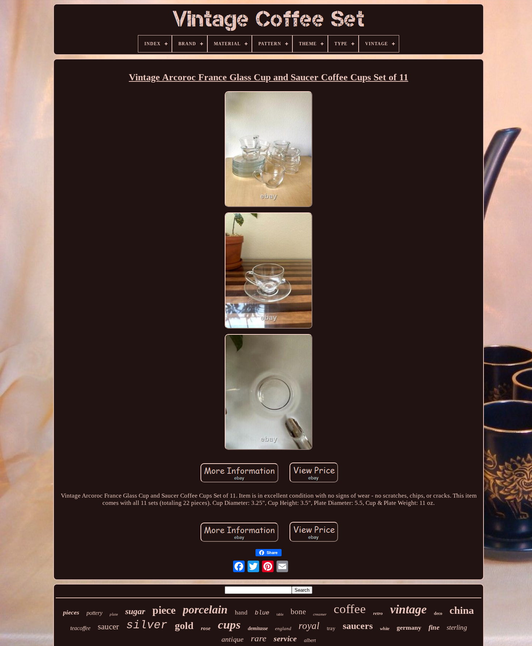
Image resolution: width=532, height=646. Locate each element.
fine (433, 627)
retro (378, 613)
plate (114, 614)
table (279, 614)
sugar (135, 611)
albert (310, 640)
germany (409, 627)
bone (298, 611)
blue (262, 612)
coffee (350, 609)
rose (206, 628)
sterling (457, 627)
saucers (358, 626)
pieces (71, 612)
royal (309, 625)
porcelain (205, 609)
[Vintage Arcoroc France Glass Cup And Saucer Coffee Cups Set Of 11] (268, 150)
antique (232, 639)
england (283, 628)
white (384, 628)
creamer (319, 614)
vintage (408, 609)
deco (438, 613)
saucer (108, 626)
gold (184, 625)
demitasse (258, 628)
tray (331, 628)
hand (241, 612)
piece (164, 610)
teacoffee (80, 628)
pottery (94, 613)
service (285, 638)
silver (147, 625)
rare (258, 638)
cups (229, 624)
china (461, 610)
